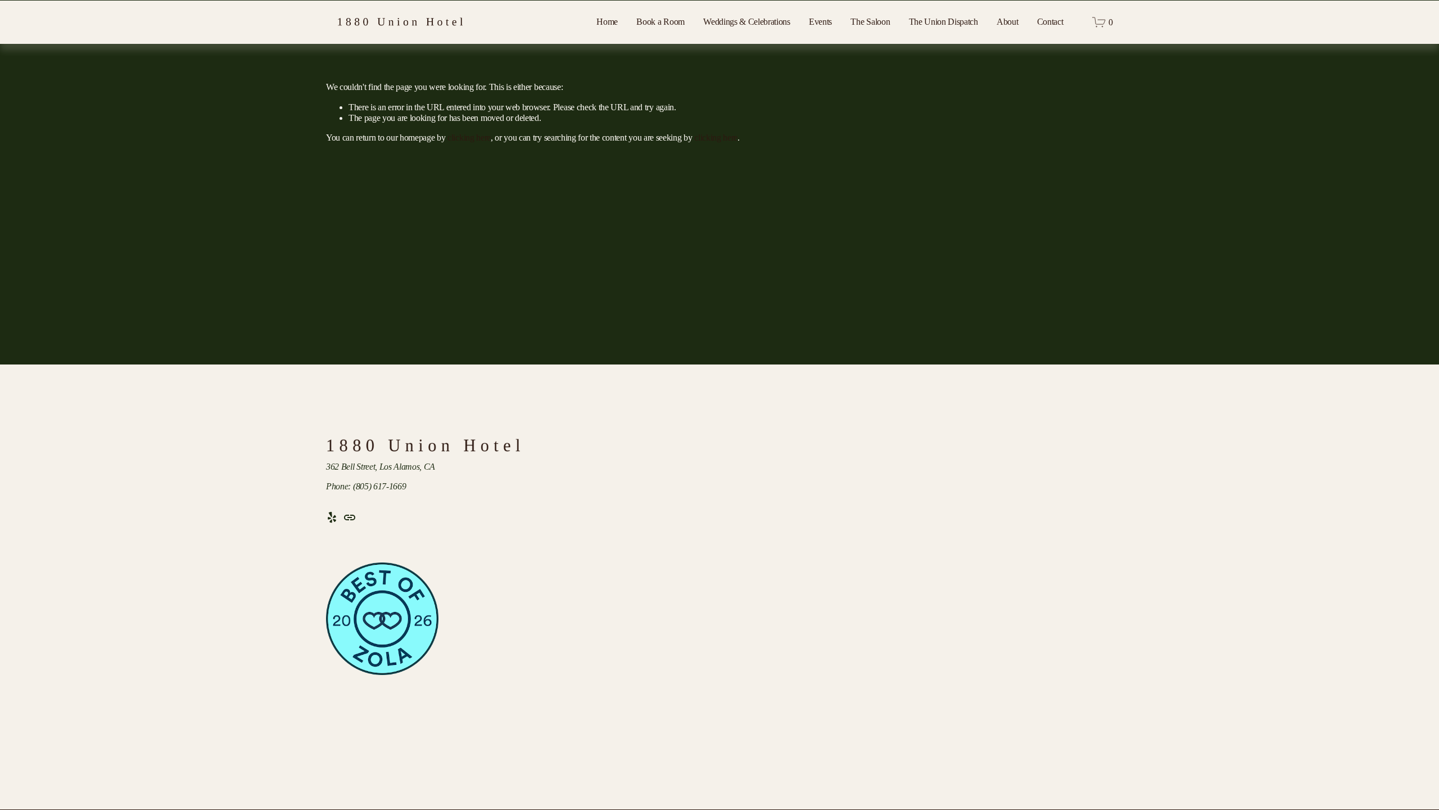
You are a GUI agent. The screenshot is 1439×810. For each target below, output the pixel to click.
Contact (1050, 21)
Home (607, 21)
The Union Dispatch (943, 21)
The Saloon (870, 21)
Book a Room (660, 21)
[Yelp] (331, 517)
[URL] (349, 517)
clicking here (469, 137)
